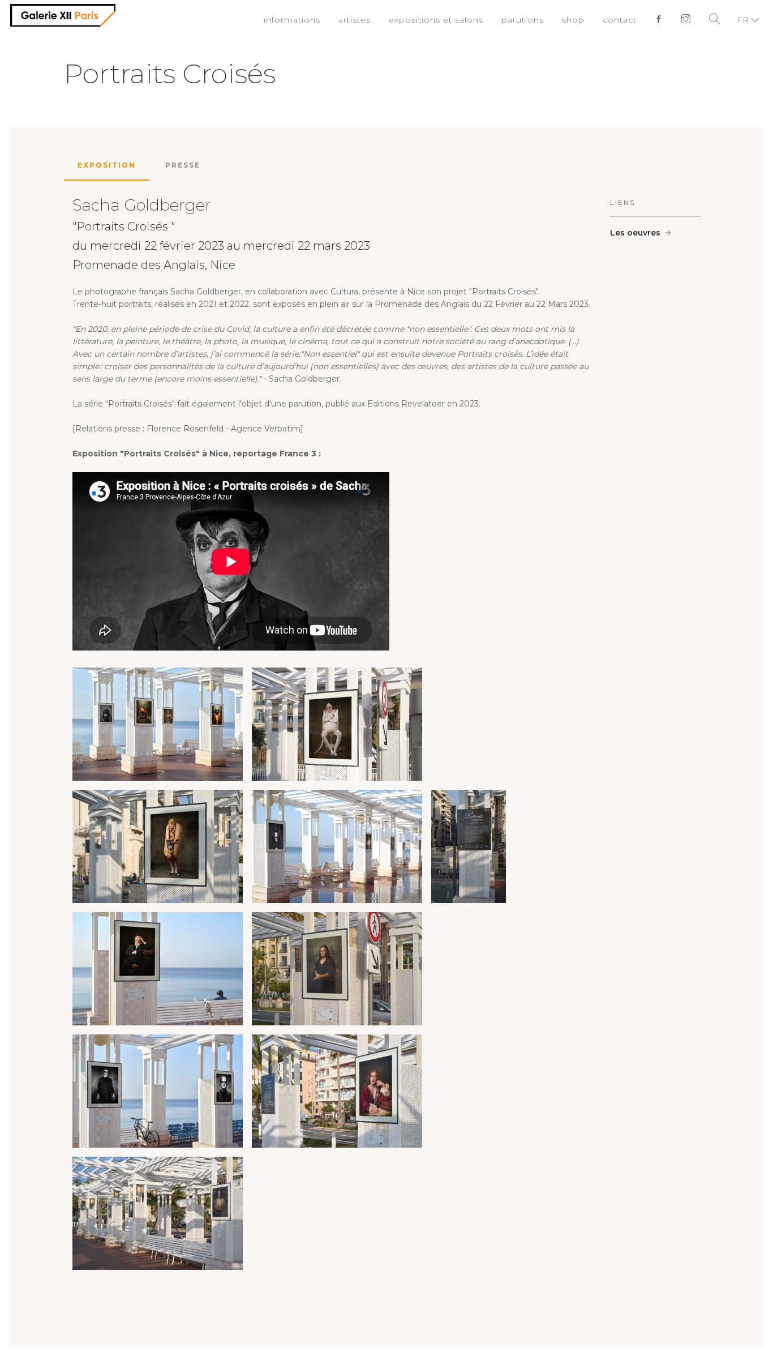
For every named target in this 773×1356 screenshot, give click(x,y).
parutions (530, 19)
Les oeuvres (635, 233)
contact (622, 19)
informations (315, 19)
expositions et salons (450, 19)
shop (578, 19)
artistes (374, 19)
